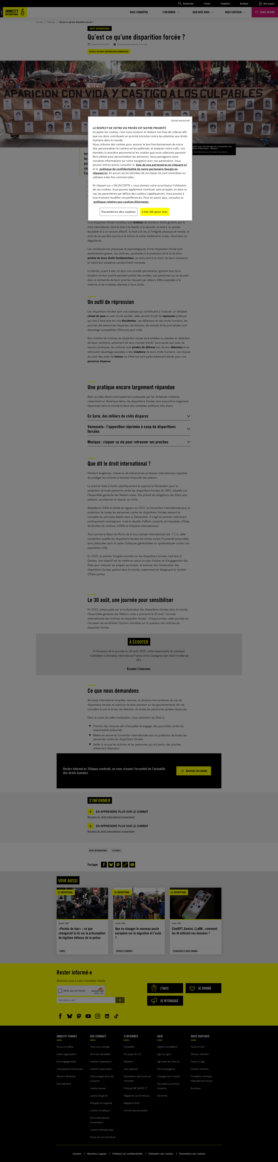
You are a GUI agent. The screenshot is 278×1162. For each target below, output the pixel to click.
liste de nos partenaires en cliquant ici (161, 165)
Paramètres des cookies (119, 212)
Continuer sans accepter (180, 120)
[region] (140, 168)
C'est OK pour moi (154, 212)
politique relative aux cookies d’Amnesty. (121, 202)
